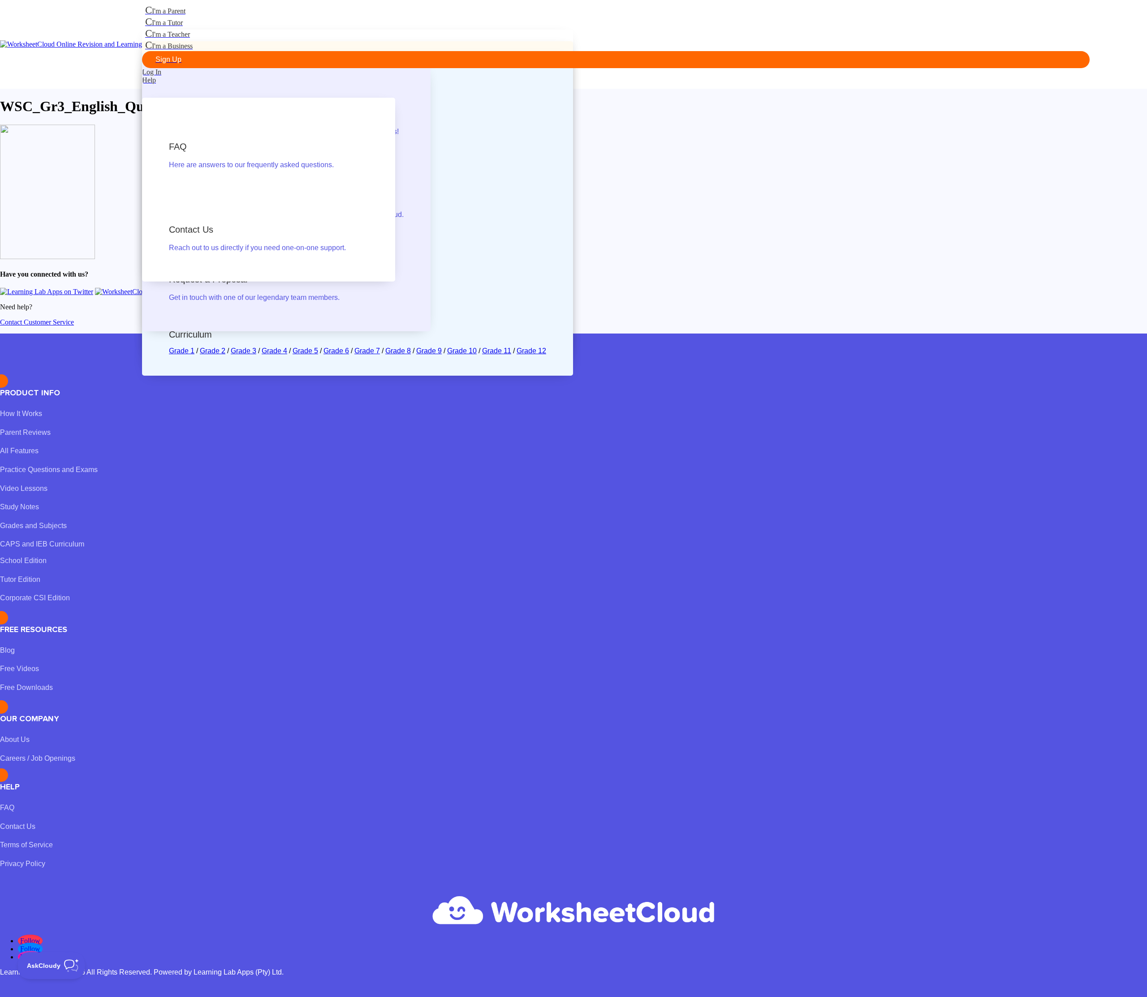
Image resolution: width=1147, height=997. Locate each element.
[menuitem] (616, 10)
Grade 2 (212, 351)
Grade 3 (243, 351)
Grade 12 (531, 351)
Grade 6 (336, 351)
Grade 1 (181, 351)
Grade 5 (305, 351)
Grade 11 (496, 351)
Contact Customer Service (37, 322)
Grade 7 (367, 351)
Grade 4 (274, 351)
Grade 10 (462, 351)
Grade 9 (429, 351)
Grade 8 (398, 351)
